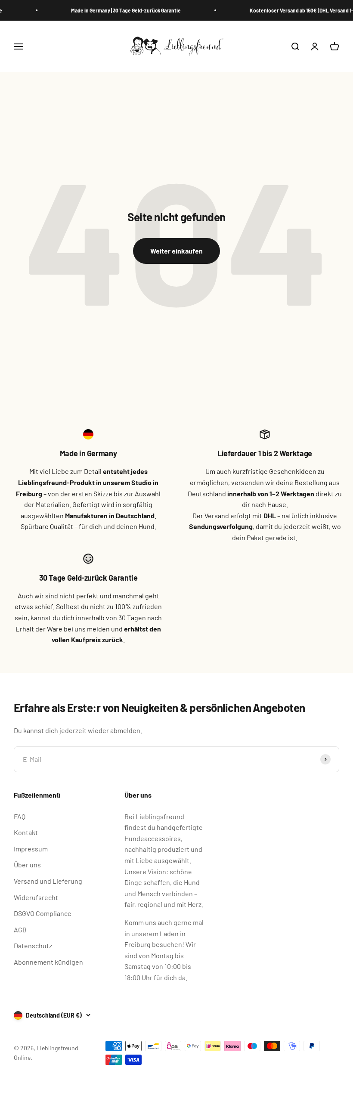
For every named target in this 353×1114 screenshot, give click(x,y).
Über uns (27, 864)
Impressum (31, 849)
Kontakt (26, 832)
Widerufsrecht (36, 897)
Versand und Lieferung (48, 881)
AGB (20, 929)
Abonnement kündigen (48, 962)
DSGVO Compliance (42, 913)
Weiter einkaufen (176, 251)
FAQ (19, 816)
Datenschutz (33, 945)
